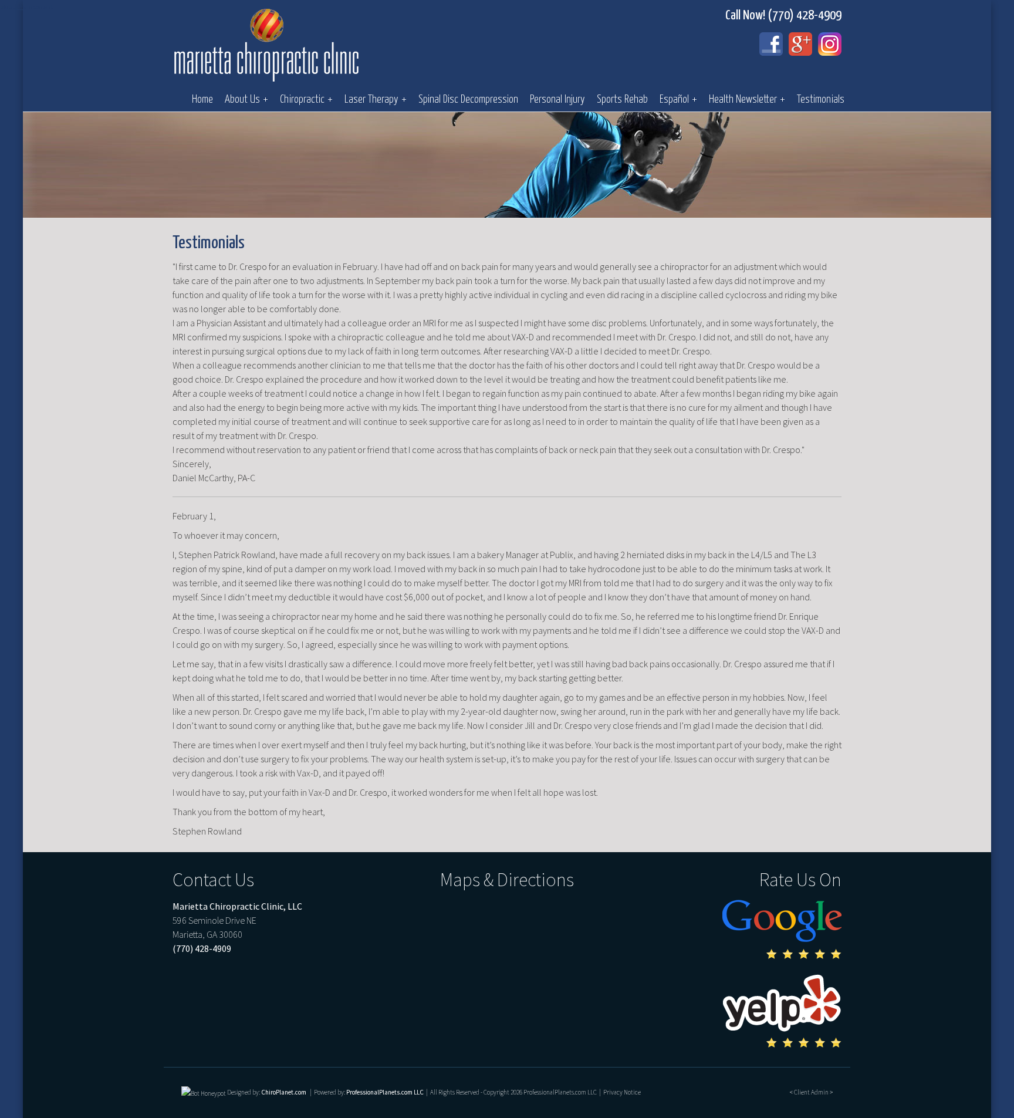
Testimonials (820, 99)
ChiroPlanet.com (283, 1092)
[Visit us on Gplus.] (800, 44)
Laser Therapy (375, 99)
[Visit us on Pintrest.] (829, 44)
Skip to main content (26, 7)
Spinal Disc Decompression (468, 99)
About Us (246, 99)
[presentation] (203, 1092)
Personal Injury (557, 99)
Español (678, 99)
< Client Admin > (811, 1092)
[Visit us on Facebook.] (771, 44)
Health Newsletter (747, 99)
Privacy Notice (622, 1092)
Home (202, 99)
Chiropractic (306, 99)
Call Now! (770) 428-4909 (783, 15)
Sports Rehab (622, 99)
